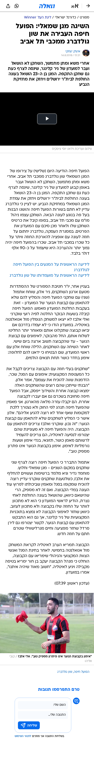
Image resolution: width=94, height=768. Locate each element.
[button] (74, 6)
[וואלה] (47, 6)
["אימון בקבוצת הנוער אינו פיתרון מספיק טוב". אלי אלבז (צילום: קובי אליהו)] (47, 629)
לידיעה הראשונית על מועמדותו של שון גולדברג (49, 276)
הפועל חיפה (81, 672)
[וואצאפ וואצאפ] (16, 6)
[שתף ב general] (8, 6)
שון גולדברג (64, 672)
